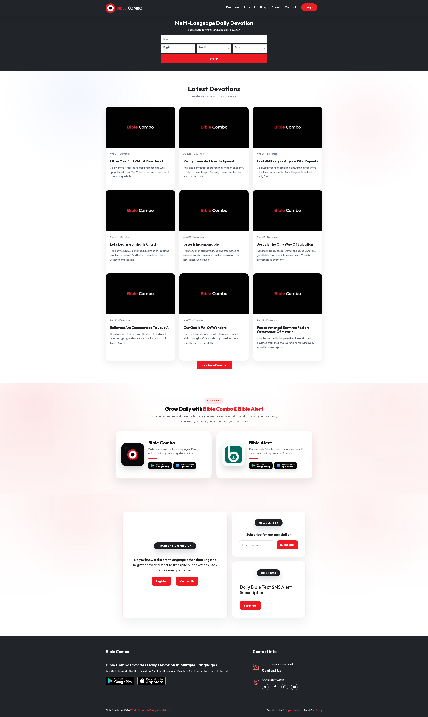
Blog (263, 7)
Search (214, 58)
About (275, 7)
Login (309, 7)
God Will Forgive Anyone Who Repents (287, 161)
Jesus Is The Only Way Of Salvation (285, 244)
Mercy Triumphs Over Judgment (208, 161)
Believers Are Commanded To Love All (140, 327)
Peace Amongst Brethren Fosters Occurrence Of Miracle (283, 329)
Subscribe (287, 545)
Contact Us (187, 581)
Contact (290, 7)
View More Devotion (214, 365)
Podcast (249, 7)
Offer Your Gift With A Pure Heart (136, 161)
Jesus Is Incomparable (201, 244)
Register (161, 581)
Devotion (232, 7)
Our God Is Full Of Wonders (204, 327)
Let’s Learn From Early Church (133, 244)
